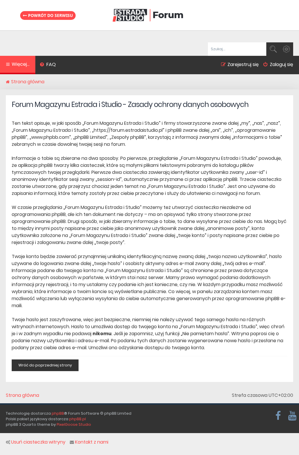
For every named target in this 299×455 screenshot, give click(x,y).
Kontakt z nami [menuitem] (91, 442)
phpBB (58, 413)
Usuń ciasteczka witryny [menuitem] (38, 442)
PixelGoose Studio (74, 424)
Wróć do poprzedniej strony (45, 365)
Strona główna (22, 395)
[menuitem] (47, 65)
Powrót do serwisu (50, 15)
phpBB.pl (77, 418)
